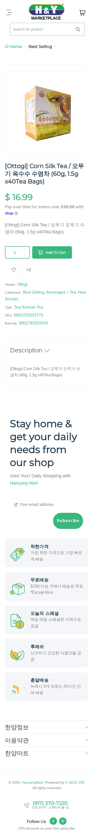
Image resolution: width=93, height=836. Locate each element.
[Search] (78, 29)
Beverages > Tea (61, 292)
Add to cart (56, 252)
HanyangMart (32, 782)
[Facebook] (53, 821)
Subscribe (68, 521)
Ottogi (22, 284)
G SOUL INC (75, 782)
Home (16, 46)
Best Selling (40, 46)
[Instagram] (62, 821)
